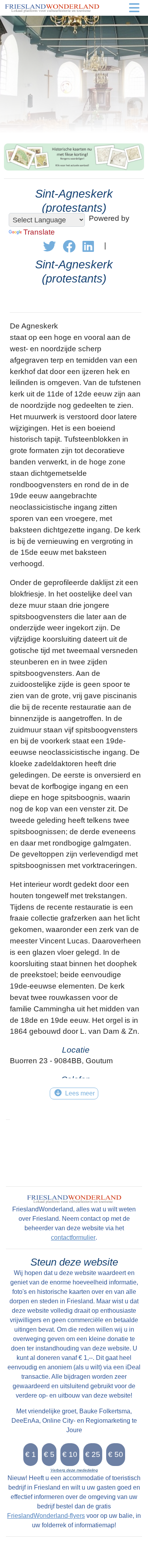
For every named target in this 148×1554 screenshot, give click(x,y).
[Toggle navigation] (134, 8)
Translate (39, 232)
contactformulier (73, 1237)
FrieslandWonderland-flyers (46, 1515)
